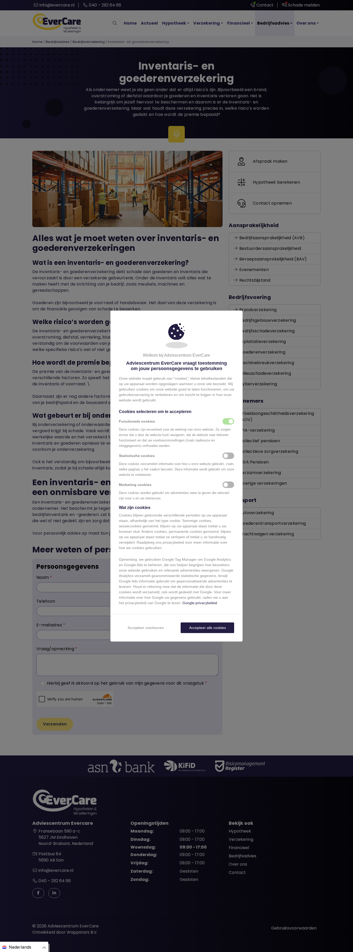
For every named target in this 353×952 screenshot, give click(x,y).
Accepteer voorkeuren (146, 628)
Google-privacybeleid (199, 603)
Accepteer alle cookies (207, 628)
